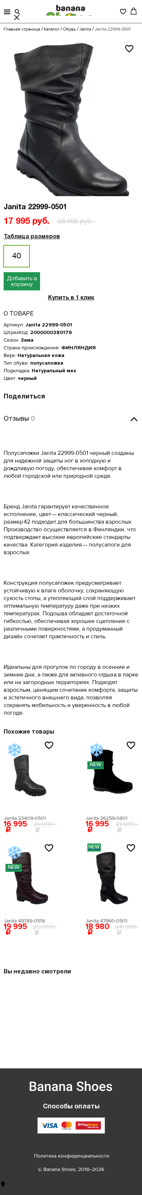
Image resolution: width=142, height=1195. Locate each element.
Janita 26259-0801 (106, 818)
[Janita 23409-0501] (30, 775)
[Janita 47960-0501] (112, 878)
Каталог (51, 29)
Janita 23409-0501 (25, 818)
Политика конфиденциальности (71, 1156)
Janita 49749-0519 (24, 921)
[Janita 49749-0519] (30, 878)
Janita (85, 29)
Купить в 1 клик (71, 298)
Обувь (69, 29)
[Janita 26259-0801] (112, 775)
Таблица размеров (32, 236)
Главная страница (22, 29)
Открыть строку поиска (17, 12)
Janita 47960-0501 (106, 921)
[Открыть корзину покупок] (134, 11)
